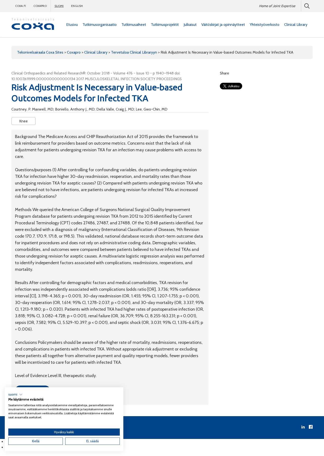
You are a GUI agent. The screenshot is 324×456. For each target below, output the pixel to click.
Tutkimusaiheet (133, 24)
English (77, 6)
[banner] (32, 24)
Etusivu (72, 24)
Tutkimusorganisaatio (100, 24)
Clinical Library (295, 24)
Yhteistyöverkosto (264, 24)
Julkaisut (190, 24)
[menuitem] (72, 24)
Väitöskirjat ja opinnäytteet (223, 24)
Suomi (59, 6)
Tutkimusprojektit (165, 24)
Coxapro (40, 6)
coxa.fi (20, 6)
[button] (15, 394)
